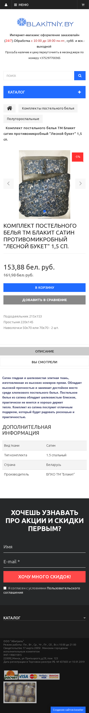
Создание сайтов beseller (68, 709)
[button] (8, 184)
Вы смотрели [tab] (44, 362)
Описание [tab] (44, 351)
